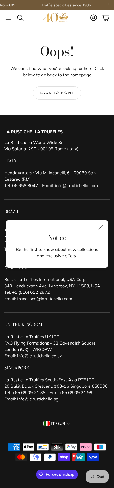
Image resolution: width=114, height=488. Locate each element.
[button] (8, 18)
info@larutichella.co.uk (39, 355)
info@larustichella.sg (38, 399)
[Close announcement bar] (109, 4)
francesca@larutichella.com (44, 298)
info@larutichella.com (76, 185)
